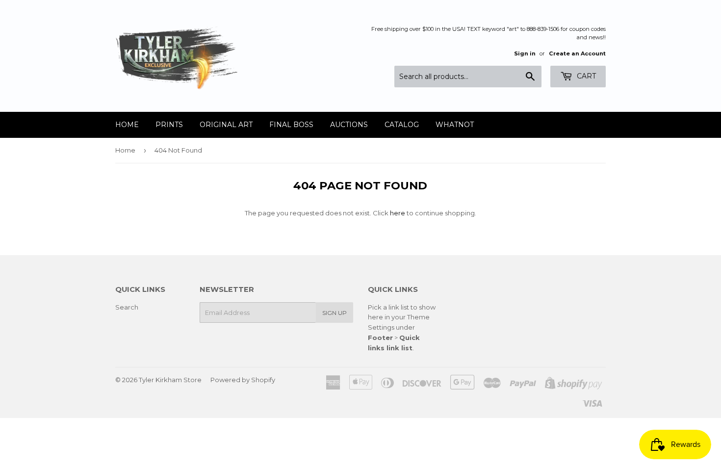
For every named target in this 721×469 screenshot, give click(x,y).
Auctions (349, 124)
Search (126, 307)
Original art (226, 124)
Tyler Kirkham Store (170, 380)
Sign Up (334, 312)
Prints (169, 124)
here (397, 213)
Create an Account (577, 53)
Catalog (402, 124)
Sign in (525, 53)
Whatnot (455, 124)
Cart (585, 76)
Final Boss (291, 124)
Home (127, 124)
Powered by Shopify (242, 380)
